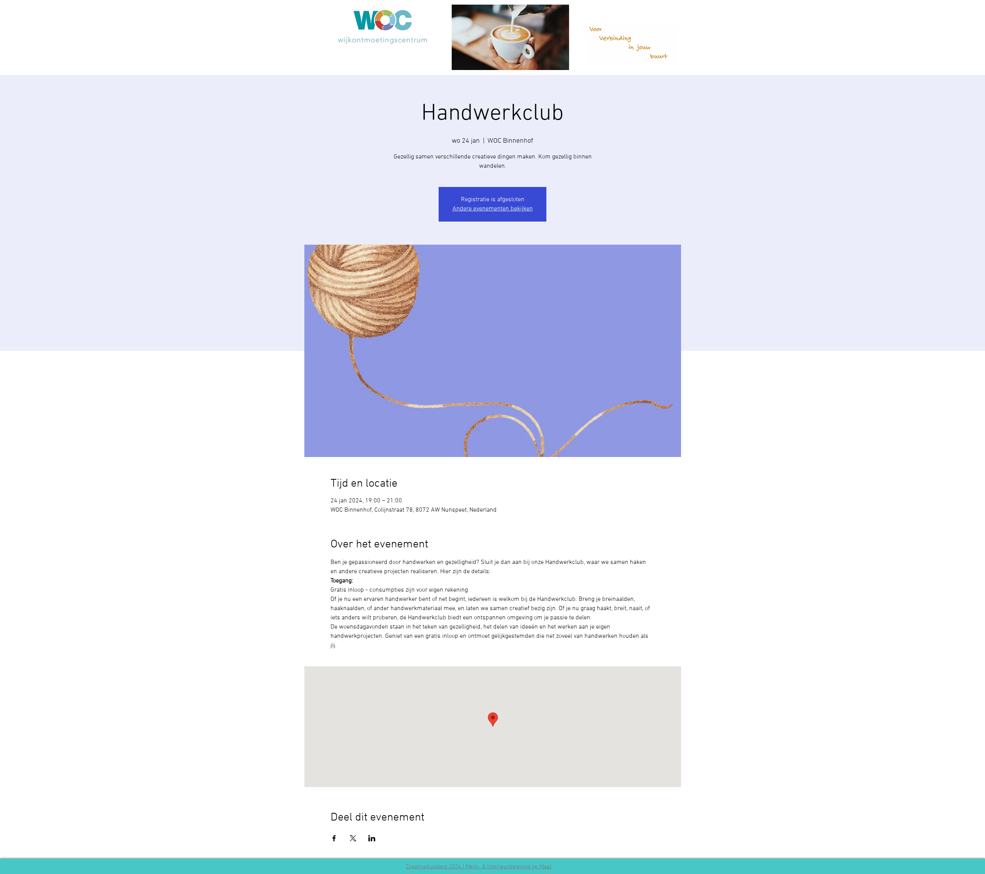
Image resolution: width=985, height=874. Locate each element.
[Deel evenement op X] (353, 838)
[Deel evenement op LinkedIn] (372, 838)
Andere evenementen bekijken (492, 209)
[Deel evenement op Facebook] (334, 838)
